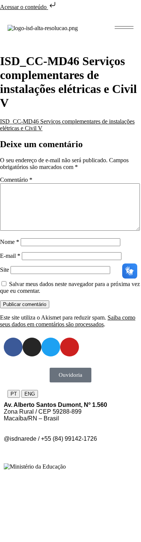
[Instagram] (32, 347)
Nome (9, 242)
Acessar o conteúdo (24, 7)
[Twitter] (50, 347)
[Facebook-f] (13, 347)
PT (14, 394)
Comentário (16, 180)
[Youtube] (69, 347)
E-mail (10, 256)
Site (4, 269)
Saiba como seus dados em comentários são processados (67, 320)
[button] (124, 27)
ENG (29, 394)
